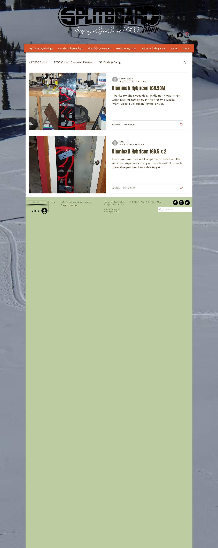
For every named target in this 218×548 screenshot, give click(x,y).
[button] (187, 35)
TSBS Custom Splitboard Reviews (72, 62)
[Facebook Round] (175, 202)
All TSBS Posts (38, 62)
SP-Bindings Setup (110, 62)
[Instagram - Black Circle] (181, 202)
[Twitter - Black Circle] (187, 202)
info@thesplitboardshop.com (77, 202)
